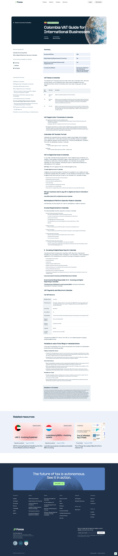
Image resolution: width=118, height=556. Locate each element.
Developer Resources (79, 501)
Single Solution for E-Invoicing (35, 501)
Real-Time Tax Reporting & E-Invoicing (50, 509)
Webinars (62, 505)
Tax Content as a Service (34, 511)
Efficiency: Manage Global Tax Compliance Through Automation (50, 514)
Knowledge (15, 508)
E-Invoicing (15, 503)
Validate (15, 498)
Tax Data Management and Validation (50, 505)
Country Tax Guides (64, 510)
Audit (14, 510)
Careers (92, 501)
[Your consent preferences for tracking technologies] (115, 553)
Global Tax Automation (34, 498)
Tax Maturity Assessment (65, 513)
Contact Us (92, 503)
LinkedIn (92, 512)
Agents (14, 513)
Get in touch (98, 2)
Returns (15, 505)
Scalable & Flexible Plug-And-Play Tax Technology (35, 508)
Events (61, 503)
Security (61, 518)
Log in (90, 2)
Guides (61, 508)
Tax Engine (15, 501)
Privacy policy (93, 553)
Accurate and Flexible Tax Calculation (49, 499)
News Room (77, 509)
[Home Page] (18, 529)
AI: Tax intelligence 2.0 (49, 502)
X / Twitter (92, 514)
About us (92, 498)
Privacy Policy (92, 535)
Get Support (78, 498)
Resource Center (63, 498)
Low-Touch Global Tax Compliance (33, 504)
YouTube (92, 517)
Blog (61, 501)
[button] (44, 2)
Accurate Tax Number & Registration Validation (34, 514)
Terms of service (101, 553)
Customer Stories (63, 515)
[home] (18, 2)
